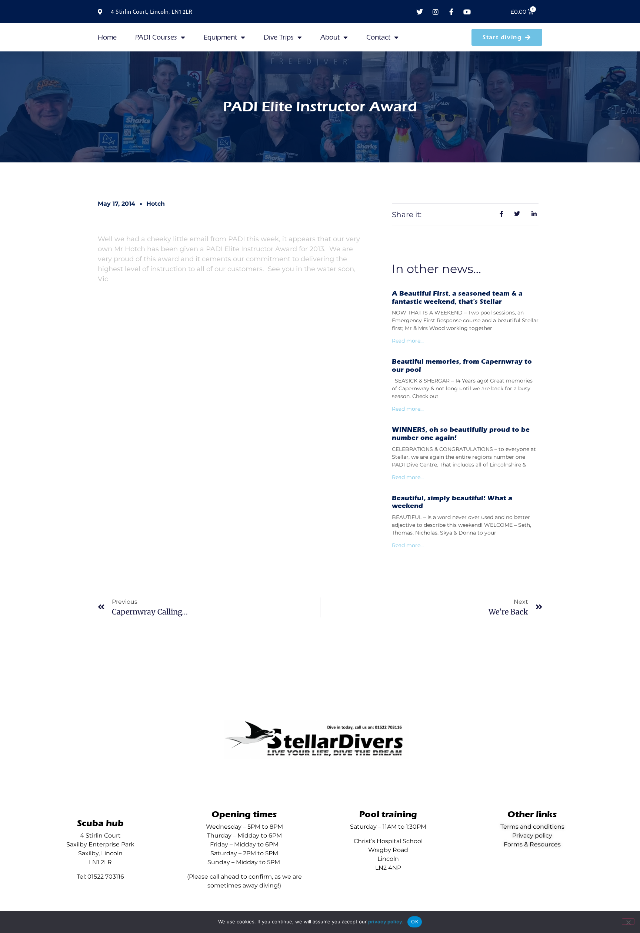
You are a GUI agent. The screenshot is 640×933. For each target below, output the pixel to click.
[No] (628, 921)
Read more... (408, 340)
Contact (378, 37)
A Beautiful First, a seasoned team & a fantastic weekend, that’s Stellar (457, 298)
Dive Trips (279, 37)
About (330, 37)
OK (414, 921)
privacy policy (385, 921)
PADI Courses (156, 37)
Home (107, 37)
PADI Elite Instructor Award (320, 106)
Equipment (220, 37)
